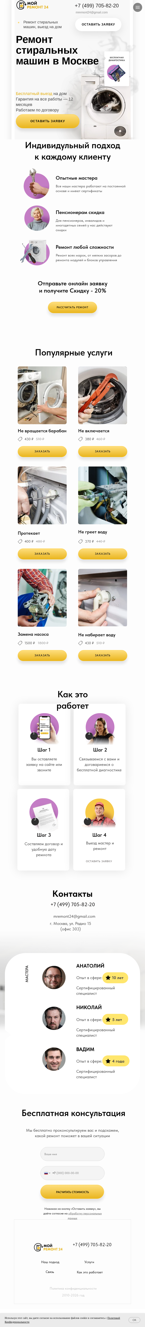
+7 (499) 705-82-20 (72, 904)
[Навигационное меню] (138, 7)
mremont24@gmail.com (74, 916)
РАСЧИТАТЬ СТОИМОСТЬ (72, 1192)
